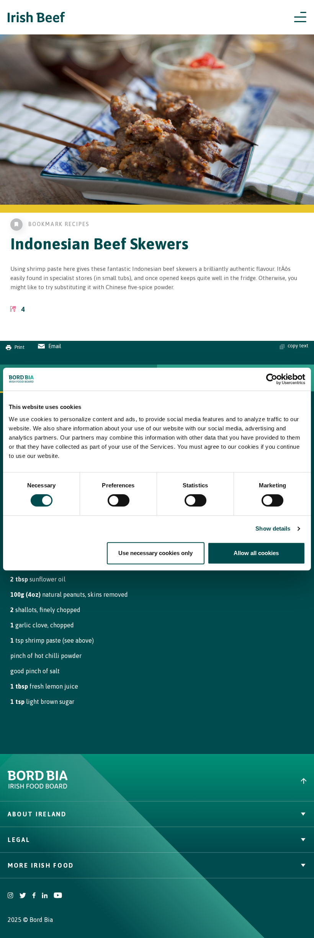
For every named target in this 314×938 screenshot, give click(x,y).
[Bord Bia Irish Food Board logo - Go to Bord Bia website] (38, 786)
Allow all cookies (256, 553)
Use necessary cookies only (155, 553)
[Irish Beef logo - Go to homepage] (36, 17)
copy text (298, 345)
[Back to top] (235, 781)
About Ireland (37, 814)
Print (20, 347)
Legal (19, 839)
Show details (272, 528)
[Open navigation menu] (300, 17)
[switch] (118, 500)
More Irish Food (41, 865)
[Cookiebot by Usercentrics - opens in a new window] (271, 379)
